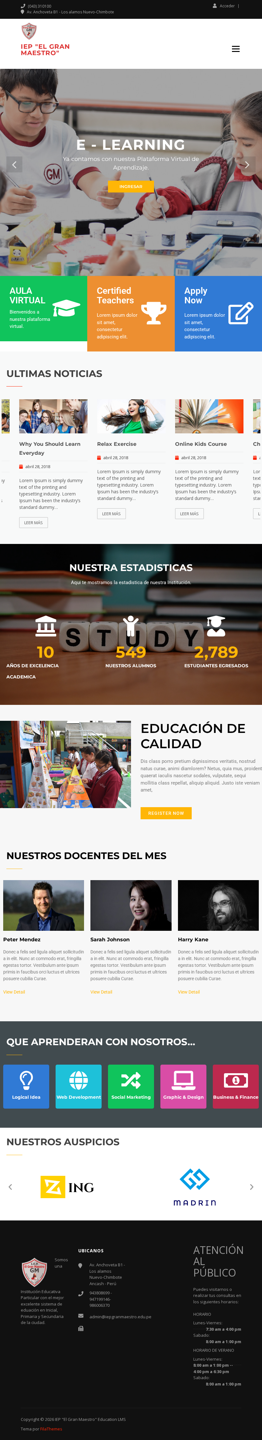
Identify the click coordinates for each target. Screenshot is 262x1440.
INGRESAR (131, 186)
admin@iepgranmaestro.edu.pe (120, 1317)
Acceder (227, 6)
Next (248, 164)
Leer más (33, 522)
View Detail (14, 992)
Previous (14, 164)
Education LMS (112, 1419)
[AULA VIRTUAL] (66, 308)
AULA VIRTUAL (27, 296)
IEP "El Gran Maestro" (45, 50)
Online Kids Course (201, 444)
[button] (10, 1187)
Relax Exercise (116, 444)
